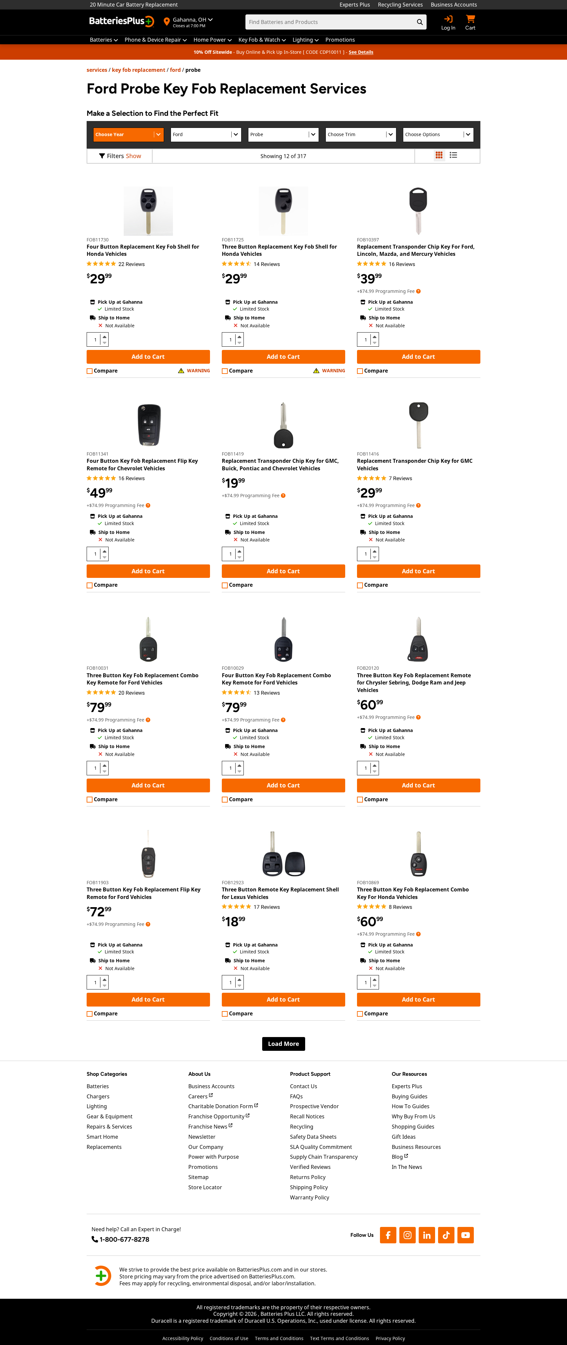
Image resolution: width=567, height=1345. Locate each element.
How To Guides (411, 1106)
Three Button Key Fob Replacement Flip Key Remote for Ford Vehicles (143, 893)
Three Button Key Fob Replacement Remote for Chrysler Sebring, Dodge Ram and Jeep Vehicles (414, 683)
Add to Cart (148, 356)
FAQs (296, 1096)
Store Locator (205, 1187)
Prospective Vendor (314, 1106)
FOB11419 (233, 454)
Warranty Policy (309, 1197)
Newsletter (202, 1136)
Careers (198, 1096)
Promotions (203, 1167)
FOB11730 (98, 239)
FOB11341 (98, 454)
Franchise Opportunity (217, 1116)
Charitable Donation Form (221, 1106)
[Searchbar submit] (420, 22)
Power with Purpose (213, 1156)
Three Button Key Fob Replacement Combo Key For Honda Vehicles (413, 893)
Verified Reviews (310, 1167)
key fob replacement (138, 69)
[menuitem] (104, 40)
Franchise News (208, 1126)
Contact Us (303, 1086)
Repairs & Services (109, 1126)
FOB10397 (368, 239)
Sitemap (198, 1177)
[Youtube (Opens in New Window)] (465, 1235)
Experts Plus (355, 4)
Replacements (104, 1147)
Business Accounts (454, 4)
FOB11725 (233, 239)
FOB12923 (233, 882)
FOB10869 (368, 882)
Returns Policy (308, 1177)
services (97, 69)
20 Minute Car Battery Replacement (134, 4)
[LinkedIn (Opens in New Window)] (427, 1235)
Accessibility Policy (182, 1338)
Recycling (301, 1126)
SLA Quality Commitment (321, 1147)
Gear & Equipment (110, 1116)
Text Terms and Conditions (339, 1338)
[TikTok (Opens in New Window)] (446, 1235)
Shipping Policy (309, 1187)
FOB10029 (233, 668)
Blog (398, 1156)
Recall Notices (307, 1116)
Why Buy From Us (413, 1116)
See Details (361, 52)
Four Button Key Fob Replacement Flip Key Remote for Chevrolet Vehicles (142, 464)
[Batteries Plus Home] (123, 22)
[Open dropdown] (418, 291)
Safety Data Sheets (313, 1136)
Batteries (98, 1086)
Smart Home (102, 1136)
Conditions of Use (229, 1338)
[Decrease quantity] (104, 342)
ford (175, 69)
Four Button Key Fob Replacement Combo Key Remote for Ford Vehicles (276, 679)
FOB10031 (98, 668)
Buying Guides (410, 1096)
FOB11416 (368, 454)
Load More (283, 1044)
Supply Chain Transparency (324, 1156)
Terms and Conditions (279, 1338)
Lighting (97, 1106)
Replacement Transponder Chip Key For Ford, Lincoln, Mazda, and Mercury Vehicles (416, 250)
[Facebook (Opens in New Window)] (388, 1235)
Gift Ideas (404, 1136)
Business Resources (416, 1147)
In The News (407, 1167)
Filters (115, 156)
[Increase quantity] (104, 336)
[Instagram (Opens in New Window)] (407, 1235)
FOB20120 (368, 668)
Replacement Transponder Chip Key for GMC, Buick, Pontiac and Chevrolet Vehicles (280, 464)
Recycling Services (400, 4)
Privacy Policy (390, 1338)
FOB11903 (98, 882)
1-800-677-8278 (124, 1239)
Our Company (205, 1147)
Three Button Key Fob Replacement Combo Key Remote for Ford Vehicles (143, 679)
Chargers (98, 1096)
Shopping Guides (413, 1126)
